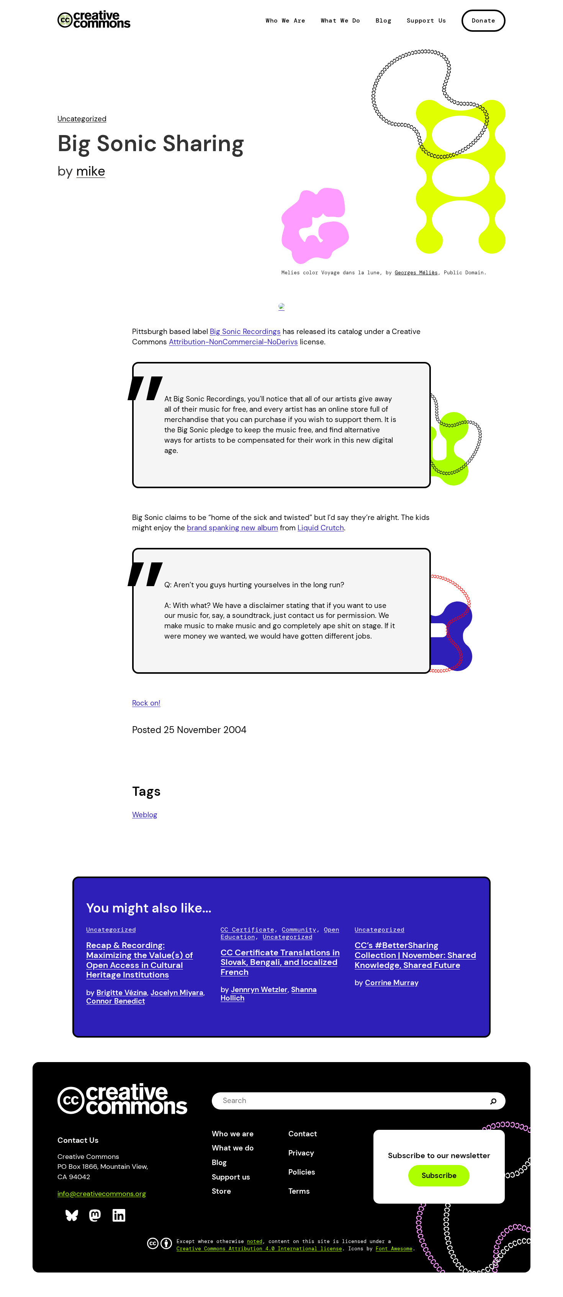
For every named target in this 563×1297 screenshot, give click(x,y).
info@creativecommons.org (101, 1193)
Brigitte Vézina (122, 992)
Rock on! (146, 703)
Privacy (301, 1153)
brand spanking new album (232, 528)
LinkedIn (119, 1215)
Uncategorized (81, 119)
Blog (383, 20)
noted (254, 1241)
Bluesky (72, 1215)
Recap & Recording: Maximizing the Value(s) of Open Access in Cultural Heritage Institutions (139, 960)
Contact (302, 1134)
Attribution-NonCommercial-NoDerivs (233, 342)
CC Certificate (247, 929)
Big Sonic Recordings (245, 331)
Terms (299, 1191)
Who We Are (285, 20)
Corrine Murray (392, 982)
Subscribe (439, 1175)
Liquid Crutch (321, 528)
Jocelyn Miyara (177, 992)
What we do (233, 1148)
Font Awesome (394, 1248)
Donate (484, 20)
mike (90, 171)
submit (493, 1101)
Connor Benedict (115, 1001)
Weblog (144, 815)
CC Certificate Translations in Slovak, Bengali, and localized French (280, 962)
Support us (231, 1177)
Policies (301, 1172)
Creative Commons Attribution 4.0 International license (259, 1248)
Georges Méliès (416, 272)
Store (221, 1191)
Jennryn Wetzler (259, 989)
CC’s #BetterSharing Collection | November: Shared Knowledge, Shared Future (415, 955)
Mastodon (96, 1215)
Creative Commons (94, 19)
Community (299, 929)
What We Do (340, 20)
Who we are (233, 1134)
